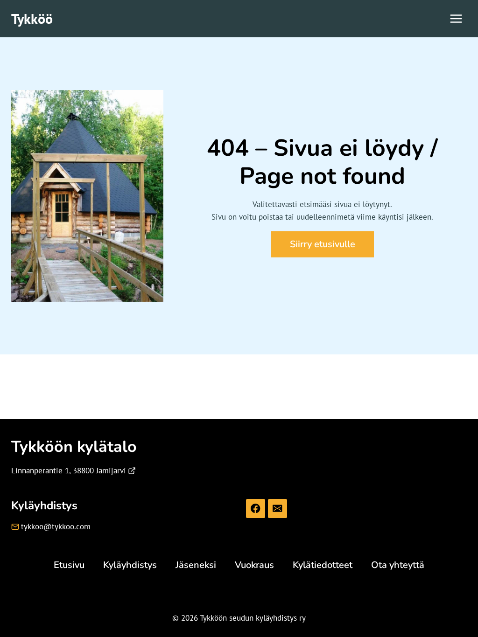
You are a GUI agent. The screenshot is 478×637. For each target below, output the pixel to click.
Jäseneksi (196, 565)
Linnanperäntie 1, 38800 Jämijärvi (68, 470)
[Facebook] (255, 508)
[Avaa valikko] (456, 18)
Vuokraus (254, 565)
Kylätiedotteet (322, 565)
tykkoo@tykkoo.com (56, 526)
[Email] (277, 508)
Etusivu (69, 565)
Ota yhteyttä (397, 565)
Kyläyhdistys (130, 565)
